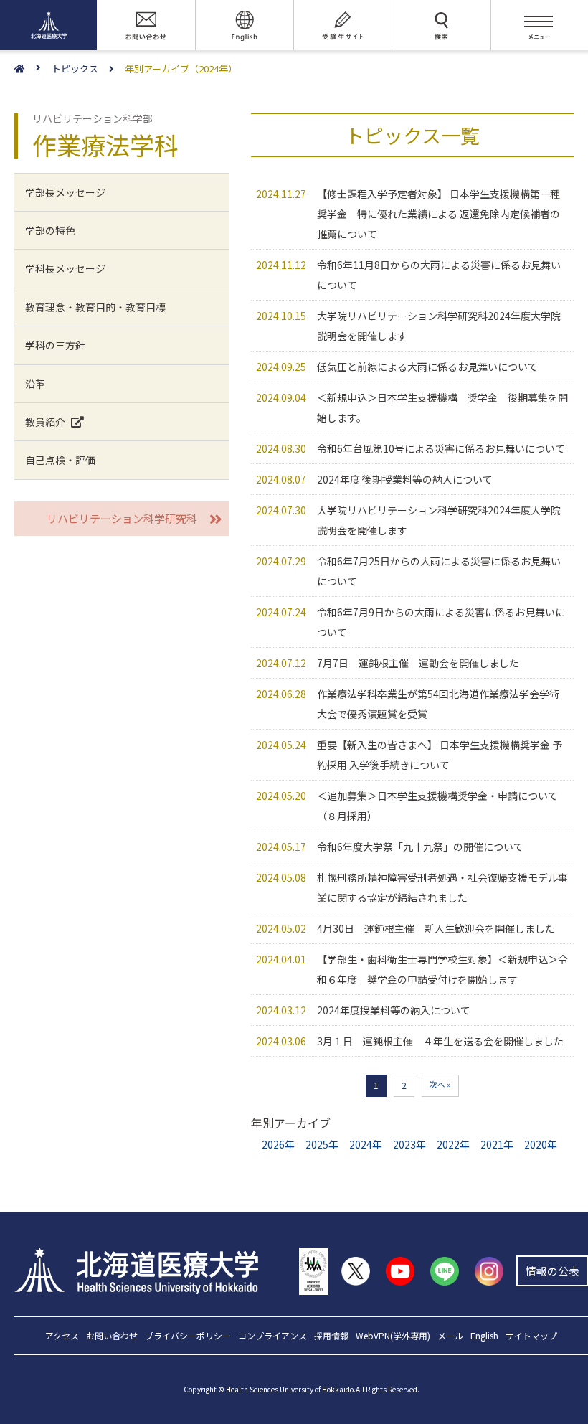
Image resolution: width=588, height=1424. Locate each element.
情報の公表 (552, 1270)
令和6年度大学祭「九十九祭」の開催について (420, 846)
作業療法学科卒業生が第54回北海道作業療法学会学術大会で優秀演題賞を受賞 (438, 704)
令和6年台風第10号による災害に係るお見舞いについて (441, 448)
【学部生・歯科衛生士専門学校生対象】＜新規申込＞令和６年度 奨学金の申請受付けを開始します (442, 969)
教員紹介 (45, 422)
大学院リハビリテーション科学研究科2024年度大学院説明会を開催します (439, 325)
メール (450, 1336)
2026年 (278, 1144)
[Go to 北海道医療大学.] (33, 69)
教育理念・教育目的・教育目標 (95, 307)
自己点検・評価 (60, 460)
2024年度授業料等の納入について (393, 1010)
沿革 (35, 384)
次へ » (440, 1084)
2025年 (321, 1144)
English (484, 1336)
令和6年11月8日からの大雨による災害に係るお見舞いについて (439, 275)
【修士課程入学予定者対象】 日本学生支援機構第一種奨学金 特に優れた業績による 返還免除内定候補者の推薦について (438, 214)
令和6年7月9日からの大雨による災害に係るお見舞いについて (441, 622)
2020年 (540, 1144)
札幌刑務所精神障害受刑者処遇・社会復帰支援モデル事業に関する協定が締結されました (442, 887)
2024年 (365, 1144)
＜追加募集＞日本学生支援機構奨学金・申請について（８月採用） (437, 805)
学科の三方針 (55, 345)
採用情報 (331, 1336)
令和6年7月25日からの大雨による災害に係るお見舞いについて (439, 571)
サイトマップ (531, 1336)
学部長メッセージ (65, 192)
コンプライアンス (272, 1336)
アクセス (62, 1336)
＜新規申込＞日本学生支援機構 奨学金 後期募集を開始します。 (442, 407)
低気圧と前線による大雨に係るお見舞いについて (427, 366)
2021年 (496, 1144)
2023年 (409, 1144)
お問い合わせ (112, 1336)
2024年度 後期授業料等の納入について (405, 479)
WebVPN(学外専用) (393, 1336)
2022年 (453, 1144)
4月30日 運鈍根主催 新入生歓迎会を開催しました (436, 928)
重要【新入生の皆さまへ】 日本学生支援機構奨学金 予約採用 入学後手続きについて (439, 754)
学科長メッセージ (65, 268)
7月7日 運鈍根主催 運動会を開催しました (418, 663)
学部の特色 (50, 230)
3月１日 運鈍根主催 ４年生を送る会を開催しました (440, 1041)
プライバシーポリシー (188, 1336)
